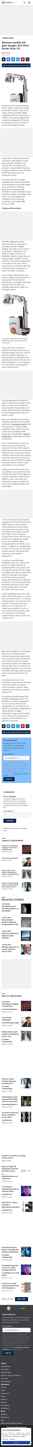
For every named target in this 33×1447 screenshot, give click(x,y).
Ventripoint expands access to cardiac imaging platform (10, 1267)
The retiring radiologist (10, 858)
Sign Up (9, 779)
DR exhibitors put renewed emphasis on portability (10, 908)
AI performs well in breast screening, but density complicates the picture (10, 1249)
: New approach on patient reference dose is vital (10, 949)
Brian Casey (6, 53)
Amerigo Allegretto (10, 1009)
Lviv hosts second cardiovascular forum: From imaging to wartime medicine (10, 1285)
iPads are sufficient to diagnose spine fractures (10, 935)
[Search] (24, 2)
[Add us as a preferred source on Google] (27, 59)
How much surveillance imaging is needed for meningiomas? (10, 847)
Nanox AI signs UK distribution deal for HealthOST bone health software (10, 1169)
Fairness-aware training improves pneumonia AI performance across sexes (10, 885)
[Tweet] (18, 59)
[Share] (8, 59)
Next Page (22, 1299)
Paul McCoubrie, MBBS (11, 1023)
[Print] (4, 59)
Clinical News (8, 38)
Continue (10, 821)
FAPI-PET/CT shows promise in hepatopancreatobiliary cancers (11, 1205)
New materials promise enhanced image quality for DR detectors (10, 922)
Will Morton (8, 1120)
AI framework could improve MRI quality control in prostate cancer (10, 1099)
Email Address (8, 754)
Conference (6, 904)
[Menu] (29, 2)
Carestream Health (18, 424)
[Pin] (23, 59)
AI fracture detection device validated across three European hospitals (10, 1115)
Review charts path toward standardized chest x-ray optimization (10, 872)
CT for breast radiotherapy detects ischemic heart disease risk (10, 1189)
